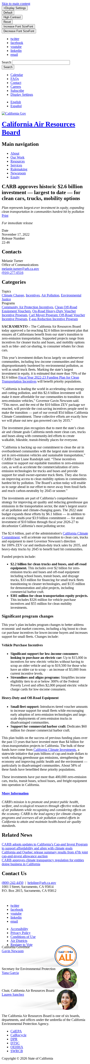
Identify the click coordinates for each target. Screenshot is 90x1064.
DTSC (15, 1043)
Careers (15, 87)
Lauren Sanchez (13, 994)
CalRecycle (18, 1035)
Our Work (17, 157)
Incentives (33, 295)
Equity (15, 177)
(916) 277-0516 (12, 273)
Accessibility (19, 929)
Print (5, 215)
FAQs (14, 79)
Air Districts (18, 941)
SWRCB (16, 1051)
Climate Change (13, 295)
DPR (13, 1039)
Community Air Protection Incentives (27, 307)
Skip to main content (16, 3)
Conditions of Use (23, 937)
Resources (17, 161)
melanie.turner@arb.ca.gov (20, 269)
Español (16, 106)
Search (7, 62)
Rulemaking (18, 169)
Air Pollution (50, 295)
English (15, 102)
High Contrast (12, 17)
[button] (21, 94)
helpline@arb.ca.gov (42, 883)
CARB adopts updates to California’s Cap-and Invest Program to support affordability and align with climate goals (45, 846)
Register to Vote (21, 945)
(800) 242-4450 (12, 883)
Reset (7, 21)
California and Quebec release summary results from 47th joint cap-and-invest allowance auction (45, 854)
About (14, 153)
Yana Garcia (10, 973)
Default (7, 12)
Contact (15, 83)
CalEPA (16, 1031)
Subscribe (17, 90)
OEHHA (16, 1047)
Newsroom (18, 173)
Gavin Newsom (13, 951)
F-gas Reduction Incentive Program (53, 319)
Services (16, 165)
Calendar (16, 75)
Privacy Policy (20, 933)
